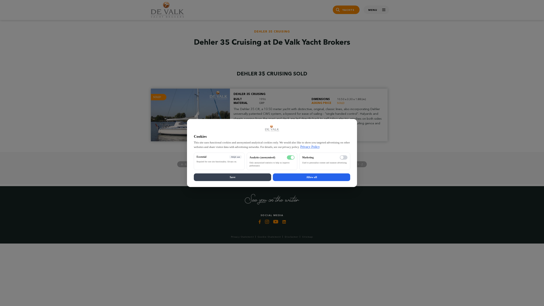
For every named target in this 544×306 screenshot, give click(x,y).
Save (232, 177)
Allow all (311, 177)
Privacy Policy (310, 147)
